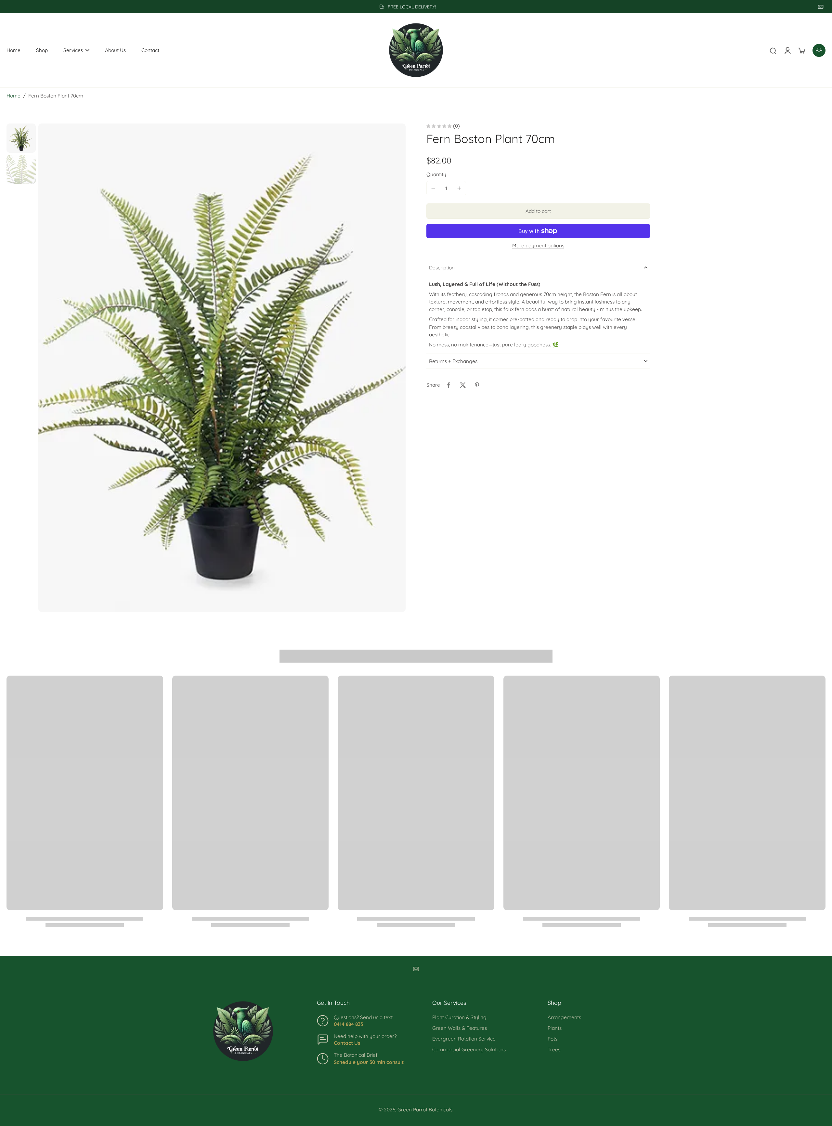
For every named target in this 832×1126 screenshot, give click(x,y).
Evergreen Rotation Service (464, 1039)
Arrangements (564, 1017)
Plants (555, 1028)
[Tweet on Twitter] (463, 385)
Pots (552, 1039)
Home (13, 96)
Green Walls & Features (459, 1028)
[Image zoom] (222, 367)
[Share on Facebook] (448, 385)
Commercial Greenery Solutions (469, 1049)
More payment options (538, 246)
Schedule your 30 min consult (369, 1062)
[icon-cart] (801, 50)
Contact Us (347, 1043)
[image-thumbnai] (21, 138)
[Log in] (787, 50)
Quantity (436, 174)
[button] (538, 211)
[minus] (433, 188)
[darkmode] (819, 50)
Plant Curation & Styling (459, 1017)
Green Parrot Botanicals (424, 1110)
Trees (554, 1049)
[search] (773, 50)
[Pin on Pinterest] (477, 385)
